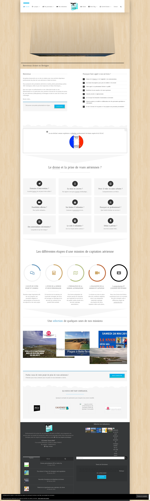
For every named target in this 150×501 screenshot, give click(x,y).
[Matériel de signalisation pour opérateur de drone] (26, 489)
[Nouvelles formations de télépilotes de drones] (26, 480)
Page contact (49, 446)
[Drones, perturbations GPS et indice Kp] (26, 464)
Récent (48, 458)
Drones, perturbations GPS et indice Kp (51, 463)
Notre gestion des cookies (43, 498)
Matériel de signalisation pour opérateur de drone (51, 487)
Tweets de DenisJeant (102, 464)
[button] (117, 6)
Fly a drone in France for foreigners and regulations (51, 471)
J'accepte (101, 477)
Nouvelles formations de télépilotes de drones (51, 479)
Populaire (31, 458)
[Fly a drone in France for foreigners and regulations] (26, 472)
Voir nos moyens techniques (63, 437)
